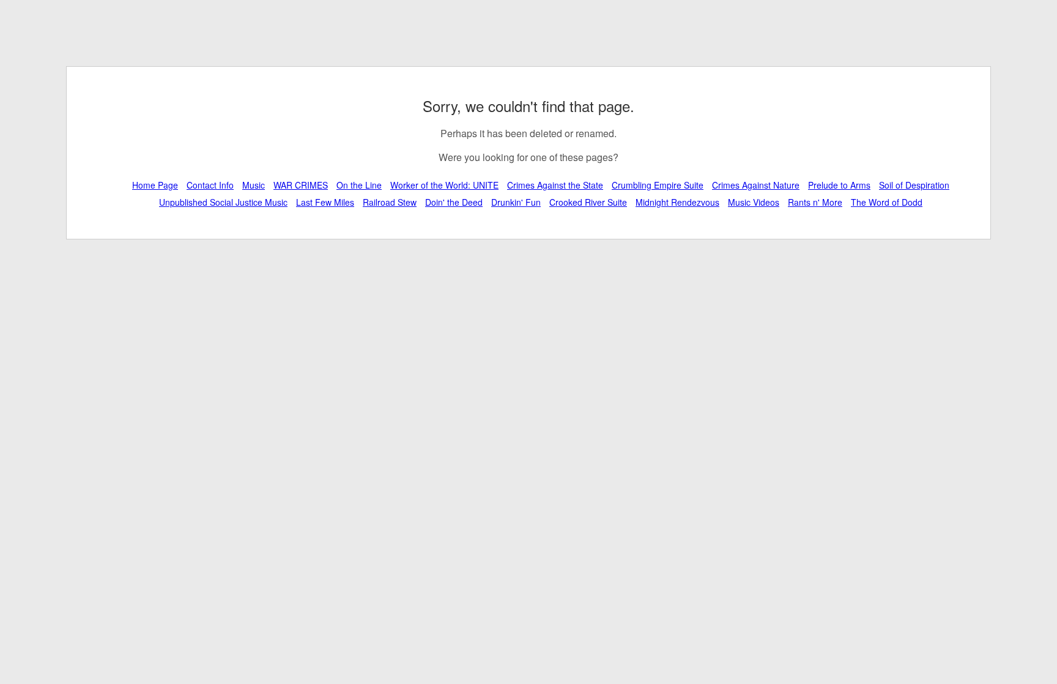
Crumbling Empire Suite (657, 185)
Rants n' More (815, 202)
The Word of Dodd (886, 202)
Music (253, 185)
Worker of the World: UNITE (444, 185)
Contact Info (210, 185)
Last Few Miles (325, 202)
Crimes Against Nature (755, 185)
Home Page (155, 185)
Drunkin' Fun (516, 202)
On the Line (359, 185)
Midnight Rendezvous (677, 202)
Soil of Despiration (914, 185)
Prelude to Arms (839, 185)
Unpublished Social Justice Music (223, 202)
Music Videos (753, 202)
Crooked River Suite (588, 202)
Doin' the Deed (454, 202)
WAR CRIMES (300, 185)
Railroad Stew (390, 202)
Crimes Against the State (555, 185)
